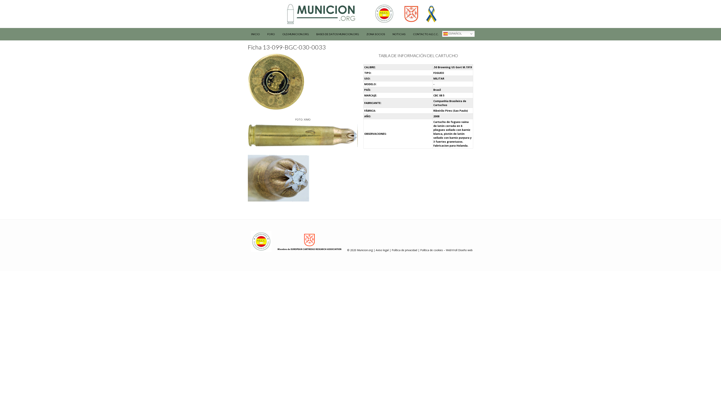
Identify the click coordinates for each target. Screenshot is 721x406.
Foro (271, 34)
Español (455, 33)
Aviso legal (382, 250)
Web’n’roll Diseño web (459, 250)
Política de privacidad (404, 250)
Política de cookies (431, 250)
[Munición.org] (360, 14)
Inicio (255, 34)
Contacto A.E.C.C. (425, 34)
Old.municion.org (295, 34)
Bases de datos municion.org (337, 34)
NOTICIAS (399, 34)
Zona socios (376, 34)
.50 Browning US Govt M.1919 (452, 67)
